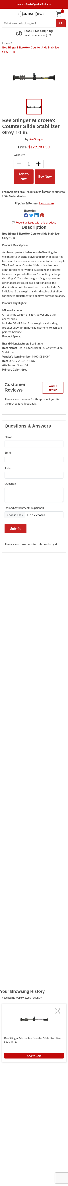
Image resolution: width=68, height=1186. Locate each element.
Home (6, 43)
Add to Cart (34, 1055)
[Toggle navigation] (6, 14)
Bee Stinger (36, 139)
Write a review (53, 387)
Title (8, 468)
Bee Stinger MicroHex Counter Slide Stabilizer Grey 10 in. (31, 49)
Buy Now (45, 176)
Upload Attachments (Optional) (24, 507)
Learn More (46, 203)
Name (8, 437)
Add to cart (23, 176)
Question (10, 483)
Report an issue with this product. (35, 222)
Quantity (19, 154)
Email (8, 452)
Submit (15, 529)
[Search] (61, 23)
